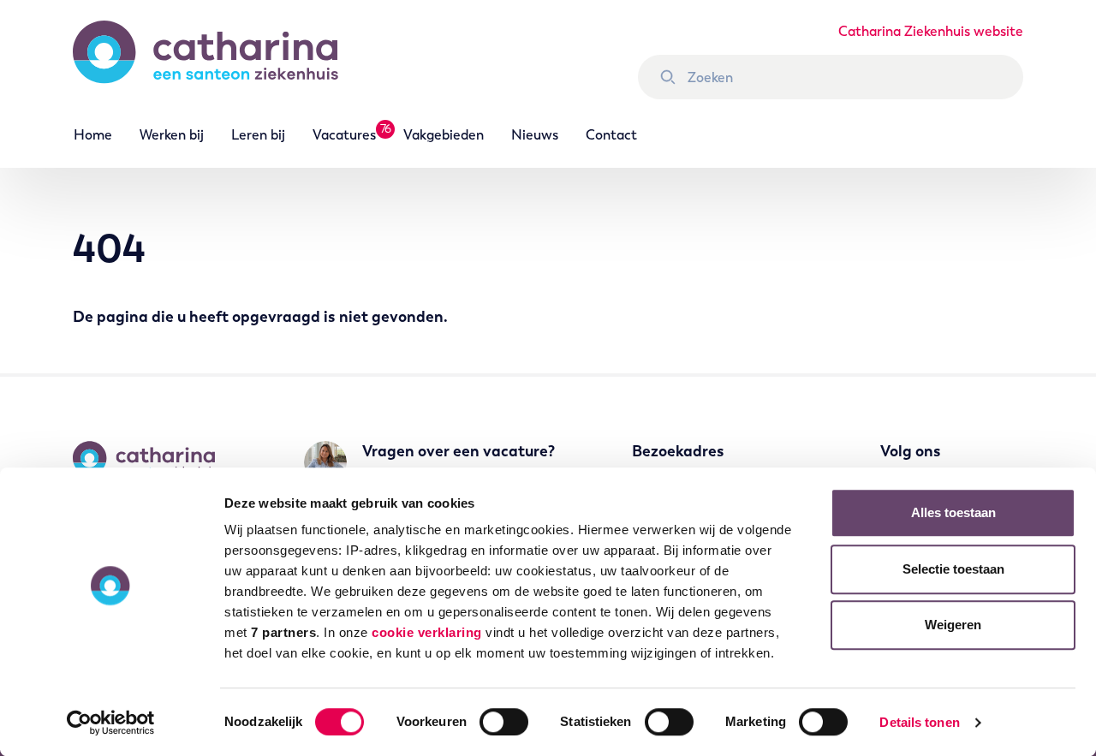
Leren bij (258, 135)
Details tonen (919, 722)
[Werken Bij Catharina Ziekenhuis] (222, 60)
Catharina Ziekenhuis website (930, 31)
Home (93, 135)
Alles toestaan (953, 512)
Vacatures (344, 135)
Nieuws (534, 135)
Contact (611, 135)
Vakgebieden (443, 135)
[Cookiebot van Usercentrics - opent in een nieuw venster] (111, 722)
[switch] (504, 721)
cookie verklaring (427, 632)
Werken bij (172, 135)
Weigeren (953, 624)
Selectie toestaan (953, 569)
